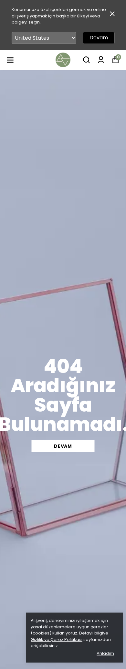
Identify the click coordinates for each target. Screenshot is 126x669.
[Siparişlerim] (101, 60)
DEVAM (63, 446)
